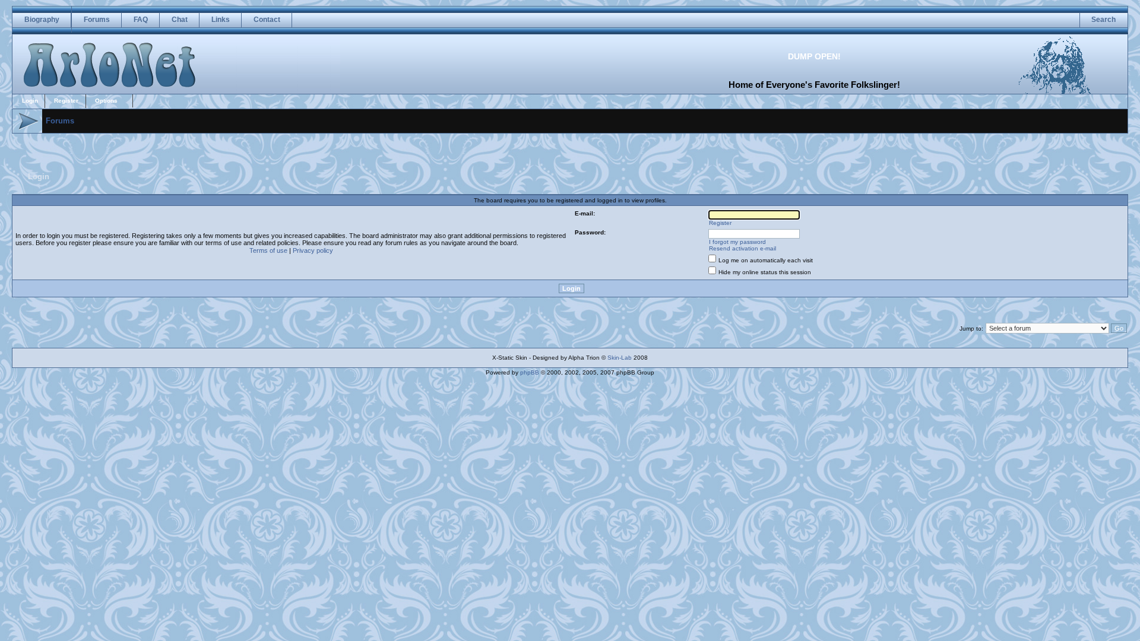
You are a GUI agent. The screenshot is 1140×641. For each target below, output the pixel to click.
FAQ (141, 19)
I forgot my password (737, 242)
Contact (267, 19)
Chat (180, 19)
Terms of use (268, 250)
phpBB (529, 372)
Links (220, 19)
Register (66, 100)
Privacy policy (313, 250)
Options (106, 100)
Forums (97, 19)
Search (1103, 19)
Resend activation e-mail (742, 248)
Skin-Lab (619, 357)
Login (30, 100)
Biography (41, 19)
